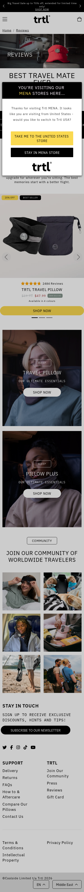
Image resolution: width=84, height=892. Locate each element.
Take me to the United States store (42, 138)
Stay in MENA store (42, 152)
